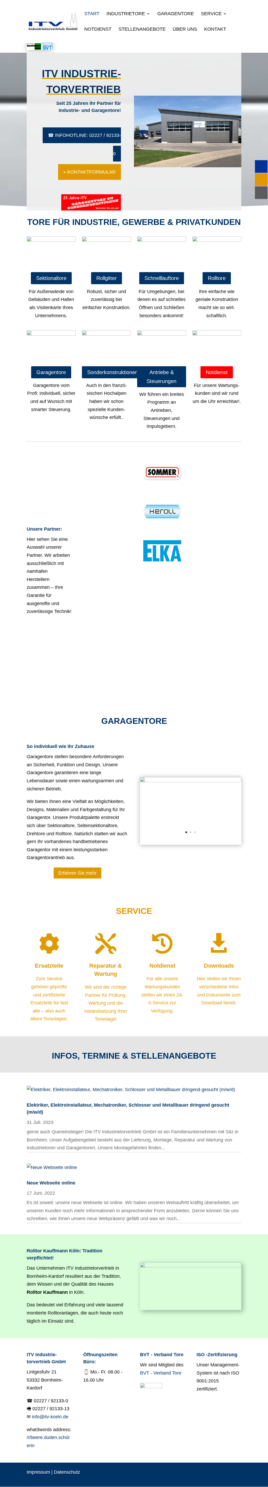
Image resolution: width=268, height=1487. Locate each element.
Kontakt (215, 29)
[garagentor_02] (190, 780)
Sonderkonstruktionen (112, 372)
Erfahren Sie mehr (77, 873)
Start (91, 14)
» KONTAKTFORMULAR (89, 172)
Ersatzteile (49, 965)
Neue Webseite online (51, 1183)
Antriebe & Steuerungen (161, 376)
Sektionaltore (51, 278)
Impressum (38, 1472)
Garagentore (175, 14)
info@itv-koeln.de (50, 1416)
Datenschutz (67, 1472)
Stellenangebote (142, 29)
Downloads (219, 965)
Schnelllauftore (161, 278)
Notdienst (97, 29)
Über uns (185, 29)
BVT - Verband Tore (160, 1373)
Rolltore (217, 278)
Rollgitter (106, 278)
